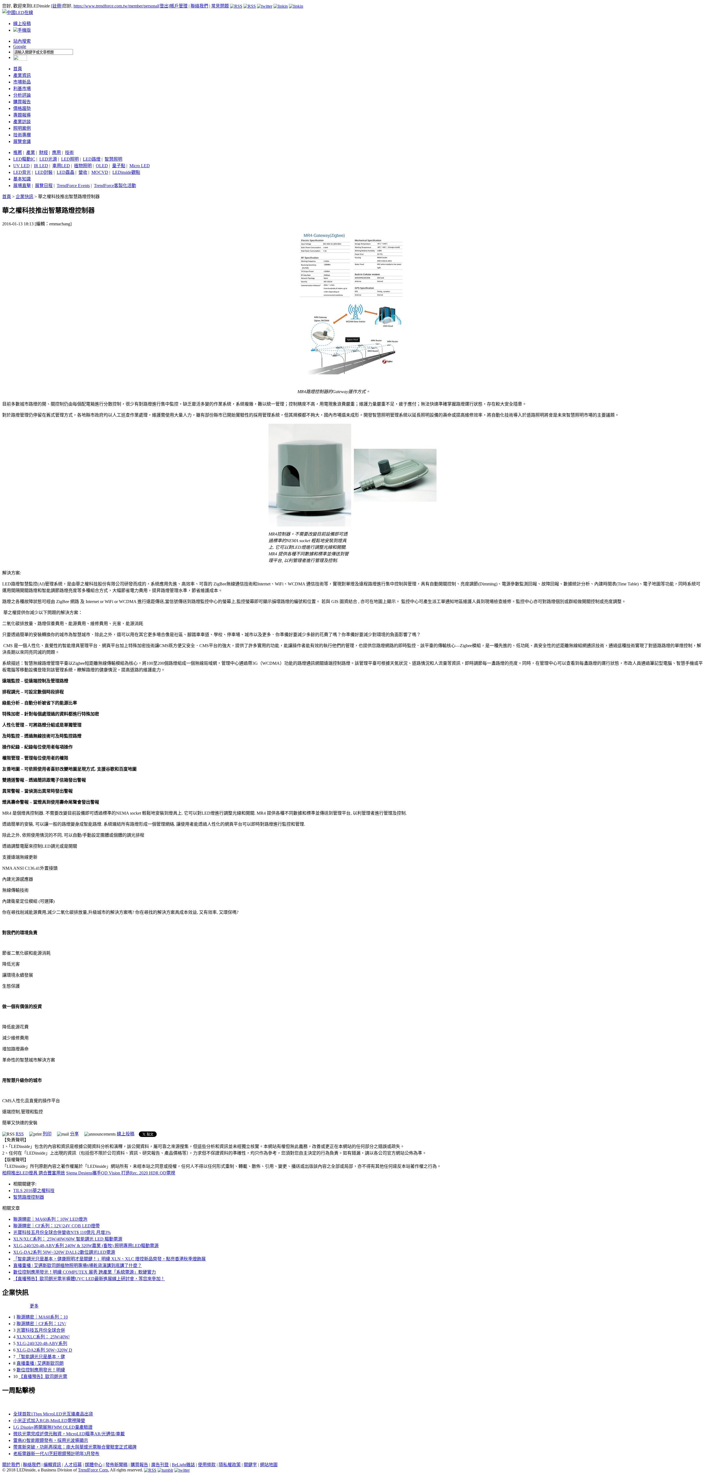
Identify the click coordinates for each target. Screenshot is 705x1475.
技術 (69, 152)
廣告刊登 (160, 1464)
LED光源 (48, 159)
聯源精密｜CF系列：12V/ (41, 1323)
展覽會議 (22, 141)
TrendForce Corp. (93, 1470)
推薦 (17, 152)
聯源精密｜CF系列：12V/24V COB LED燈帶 (56, 1225)
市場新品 (22, 82)
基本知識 (22, 179)
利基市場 (22, 88)
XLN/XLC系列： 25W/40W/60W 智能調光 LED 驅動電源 (67, 1239)
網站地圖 (269, 1464)
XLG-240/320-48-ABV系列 (42, 1343)
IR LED (41, 165)
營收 (82, 172)
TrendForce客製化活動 (115, 185)
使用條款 (207, 1464)
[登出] (164, 6)
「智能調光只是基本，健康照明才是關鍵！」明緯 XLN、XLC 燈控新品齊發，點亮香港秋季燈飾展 (109, 1259)
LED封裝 (44, 172)
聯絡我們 (199, 6)
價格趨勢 (22, 108)
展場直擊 (22, 185)
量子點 (118, 165)
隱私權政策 (230, 1464)
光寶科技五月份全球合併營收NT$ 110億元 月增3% (62, 1232)
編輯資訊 (52, 1464)
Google (19, 46)
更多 (34, 1306)
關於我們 (11, 1464)
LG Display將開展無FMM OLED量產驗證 (53, 1427)
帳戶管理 (179, 6)
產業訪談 (22, 121)
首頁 (17, 68)
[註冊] (57, 6)
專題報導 (22, 115)
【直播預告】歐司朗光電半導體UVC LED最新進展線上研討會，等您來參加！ (89, 1278)
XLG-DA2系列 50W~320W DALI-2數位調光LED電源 (64, 1252)
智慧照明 (113, 159)
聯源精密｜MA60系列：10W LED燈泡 (50, 1219)
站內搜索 (22, 41)
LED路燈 (92, 159)
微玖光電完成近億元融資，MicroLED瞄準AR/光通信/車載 (69, 1433)
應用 (56, 152)
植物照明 (83, 165)
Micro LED (139, 165)
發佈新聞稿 (116, 1464)
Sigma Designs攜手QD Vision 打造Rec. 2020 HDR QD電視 (120, 1173)
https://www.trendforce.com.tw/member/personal (116, 6)
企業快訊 (24, 196)
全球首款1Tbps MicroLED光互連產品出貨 (53, 1414)
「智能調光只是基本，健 (41, 1356)
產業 (30, 152)
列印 (47, 1133)
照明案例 (22, 128)
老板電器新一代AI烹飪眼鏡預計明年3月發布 (56, 1453)
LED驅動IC (24, 159)
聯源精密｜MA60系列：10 (42, 1317)
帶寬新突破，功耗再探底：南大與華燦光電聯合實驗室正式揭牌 (75, 1447)
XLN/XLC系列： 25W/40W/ (43, 1336)
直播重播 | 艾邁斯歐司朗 (40, 1363)
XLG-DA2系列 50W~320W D (44, 1350)
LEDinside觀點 (126, 172)
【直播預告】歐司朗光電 (43, 1376)
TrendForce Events (73, 185)
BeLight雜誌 (183, 1464)
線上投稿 (22, 23)
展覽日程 (44, 185)
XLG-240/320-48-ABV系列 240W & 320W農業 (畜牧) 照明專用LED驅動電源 (86, 1245)
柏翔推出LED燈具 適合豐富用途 (33, 1173)
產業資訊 (22, 75)
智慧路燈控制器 (28, 1197)
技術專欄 (22, 135)
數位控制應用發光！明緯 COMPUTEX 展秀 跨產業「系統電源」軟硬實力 (84, 1272)
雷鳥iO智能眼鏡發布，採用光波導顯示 (50, 1440)
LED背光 (22, 172)
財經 (43, 152)
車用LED (61, 165)
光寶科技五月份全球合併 (41, 1330)
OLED (102, 165)
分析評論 (22, 95)
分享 (74, 1133)
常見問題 (220, 6)
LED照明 (70, 159)
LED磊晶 (65, 172)
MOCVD (99, 172)
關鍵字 (250, 1464)
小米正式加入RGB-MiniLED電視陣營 (49, 1420)
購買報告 (22, 101)
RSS (20, 1133)
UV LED (21, 165)
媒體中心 (93, 1464)
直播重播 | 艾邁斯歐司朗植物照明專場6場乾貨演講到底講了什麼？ (77, 1265)
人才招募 (73, 1464)
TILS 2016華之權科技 (34, 1190)
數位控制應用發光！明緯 (41, 1370)
